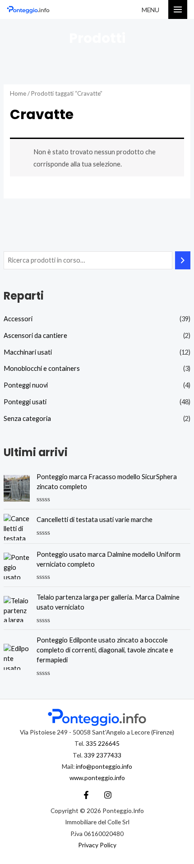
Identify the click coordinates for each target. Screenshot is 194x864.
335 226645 (103, 743)
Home (18, 93)
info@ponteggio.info (104, 766)
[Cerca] (183, 260)
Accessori (18, 319)
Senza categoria (27, 418)
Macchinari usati (28, 352)
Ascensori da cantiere (35, 335)
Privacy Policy (97, 845)
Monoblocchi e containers (42, 368)
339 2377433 (102, 755)
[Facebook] (86, 795)
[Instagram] (108, 795)
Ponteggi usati (25, 402)
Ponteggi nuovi (26, 385)
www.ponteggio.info (97, 777)
